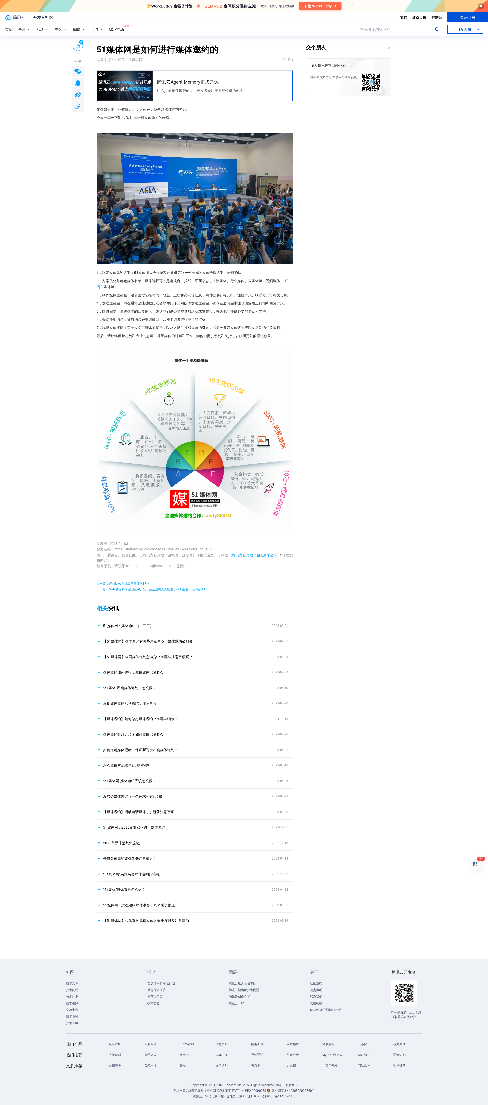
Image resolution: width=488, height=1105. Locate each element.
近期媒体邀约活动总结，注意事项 (130, 703)
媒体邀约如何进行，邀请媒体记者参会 (133, 672)
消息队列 (222, 1044)
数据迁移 (399, 1065)
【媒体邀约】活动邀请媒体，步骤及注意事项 (138, 811)
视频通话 (257, 1054)
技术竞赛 (153, 1003)
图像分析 (293, 1054)
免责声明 (316, 989)
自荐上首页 (155, 996)
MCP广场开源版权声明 (325, 1009)
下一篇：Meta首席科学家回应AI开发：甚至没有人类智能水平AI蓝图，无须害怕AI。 (153, 589)
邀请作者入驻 (156, 989)
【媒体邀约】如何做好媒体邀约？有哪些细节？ (140, 718)
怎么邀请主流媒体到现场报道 (126, 765)
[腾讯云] (15, 17)
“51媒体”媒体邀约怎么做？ (124, 889)
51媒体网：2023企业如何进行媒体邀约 (134, 827)
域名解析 (328, 1044)
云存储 (362, 1044)
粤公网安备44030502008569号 (293, 1090)
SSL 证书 (364, 1054)
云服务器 (150, 1044)
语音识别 (399, 1054)
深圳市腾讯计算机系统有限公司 (194, 1090)
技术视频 (72, 1003)
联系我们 (316, 996)
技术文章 (72, 983)
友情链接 (316, 1003)
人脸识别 (115, 1054)
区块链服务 (187, 1044)
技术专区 (72, 1023)
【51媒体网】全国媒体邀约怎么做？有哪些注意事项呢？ (148, 656)
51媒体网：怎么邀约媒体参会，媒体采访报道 (139, 904)
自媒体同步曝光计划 (161, 983)
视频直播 (399, 1044)
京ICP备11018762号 (281, 1096)
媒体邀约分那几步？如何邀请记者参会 (133, 734)
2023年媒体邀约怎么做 (121, 842)
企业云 (184, 1054)
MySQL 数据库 (332, 1054)
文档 (403, 17)
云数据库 (293, 1044)
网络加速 (257, 1044)
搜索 (437, 29)
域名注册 (115, 1044)
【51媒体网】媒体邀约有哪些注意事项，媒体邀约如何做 (148, 641)
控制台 (437, 17)
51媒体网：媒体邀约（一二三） (128, 625)
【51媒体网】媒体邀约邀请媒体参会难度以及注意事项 (146, 920)
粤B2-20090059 (255, 1090)
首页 (8, 29)
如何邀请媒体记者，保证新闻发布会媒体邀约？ (140, 749)
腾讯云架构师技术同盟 (244, 989)
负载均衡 (150, 1065)
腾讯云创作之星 (239, 996)
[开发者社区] (43, 17)
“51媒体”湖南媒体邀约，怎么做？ (129, 687)
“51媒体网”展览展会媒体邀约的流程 (131, 873)
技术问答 (72, 989)
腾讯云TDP (236, 1003)
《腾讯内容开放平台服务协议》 (253, 554)
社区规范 (316, 983)
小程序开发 (330, 1065)
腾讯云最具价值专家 (242, 983)
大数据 (291, 1065)
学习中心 (72, 1009)
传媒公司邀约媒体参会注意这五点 (130, 858)
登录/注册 (467, 17)
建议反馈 (419, 17)
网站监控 (364, 1065)
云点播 (255, 1065)
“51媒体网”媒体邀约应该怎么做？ (129, 780)
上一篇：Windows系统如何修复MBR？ (123, 583)
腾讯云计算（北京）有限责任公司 (216, 1096)
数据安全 (115, 1065)
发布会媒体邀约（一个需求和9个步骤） (134, 796)
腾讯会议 (150, 1054)
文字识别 (222, 1065)
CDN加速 (222, 1054)
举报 (290, 59)
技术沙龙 (72, 996)
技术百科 (72, 1016)
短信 (183, 1065)
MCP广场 (116, 29)
